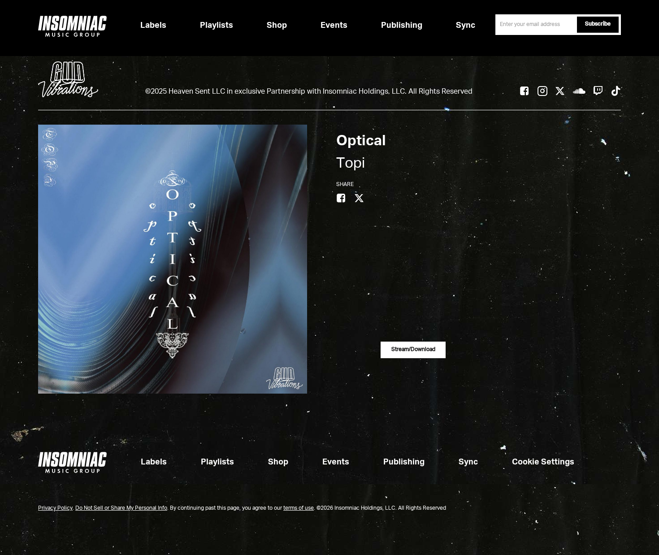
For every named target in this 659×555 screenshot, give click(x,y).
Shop (277, 26)
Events (334, 26)
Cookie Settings (543, 462)
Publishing (401, 26)
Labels (153, 26)
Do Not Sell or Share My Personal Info (121, 508)
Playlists (216, 26)
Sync (465, 26)
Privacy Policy (55, 508)
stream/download (413, 349)
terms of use (298, 508)
